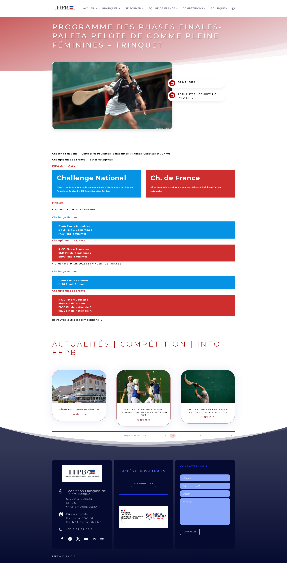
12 (187, 435)
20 (201, 435)
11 (180, 435)
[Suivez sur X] (78, 539)
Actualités (186, 94)
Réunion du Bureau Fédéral (79, 409)
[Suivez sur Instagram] (70, 539)
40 (216, 435)
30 (208, 435)
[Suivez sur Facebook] (62, 539)
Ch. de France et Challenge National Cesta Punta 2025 (208, 411)
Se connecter (143, 483)
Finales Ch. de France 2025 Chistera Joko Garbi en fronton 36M (143, 412)
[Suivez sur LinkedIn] (94, 539)
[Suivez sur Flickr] (102, 539)
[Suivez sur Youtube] (86, 539)
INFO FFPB (186, 97)
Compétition (208, 94)
